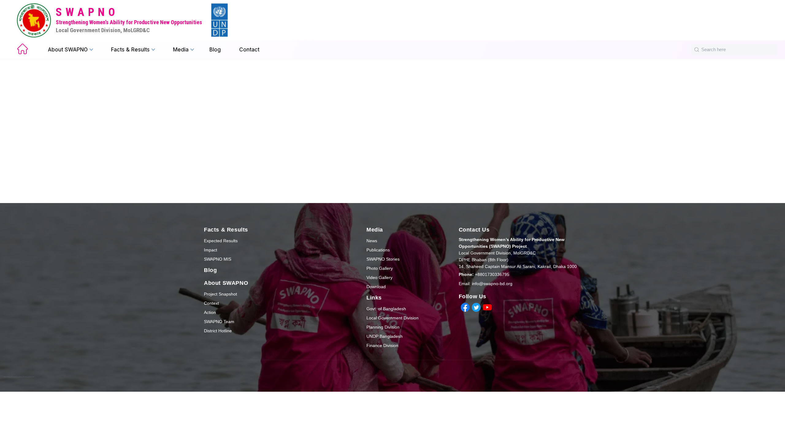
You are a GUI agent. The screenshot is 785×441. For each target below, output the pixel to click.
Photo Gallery (379, 268)
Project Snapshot (220, 294)
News (371, 240)
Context (211, 303)
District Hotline (218, 330)
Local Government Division (392, 317)
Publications (378, 249)
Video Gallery (379, 277)
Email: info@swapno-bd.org (485, 283)
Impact (210, 249)
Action (210, 312)
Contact (249, 50)
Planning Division (383, 327)
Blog (215, 50)
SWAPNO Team (219, 321)
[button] (71, 49)
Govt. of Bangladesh (386, 308)
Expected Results (221, 240)
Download (376, 286)
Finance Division (382, 345)
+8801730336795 (484, 274)
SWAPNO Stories (383, 259)
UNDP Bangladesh (384, 336)
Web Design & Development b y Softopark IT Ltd (19, 377)
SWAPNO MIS (217, 259)
